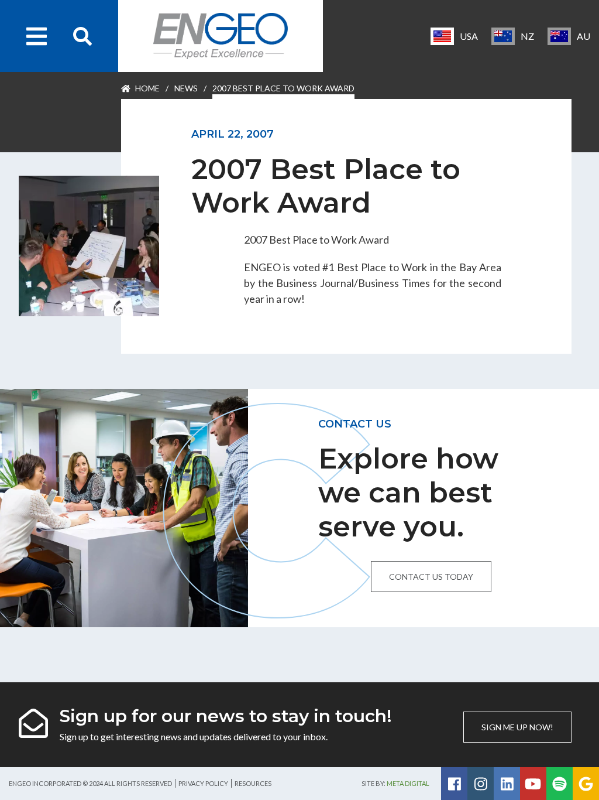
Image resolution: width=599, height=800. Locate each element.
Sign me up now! (517, 727)
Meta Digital (408, 783)
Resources (253, 783)
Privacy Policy (203, 783)
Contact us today (431, 577)
